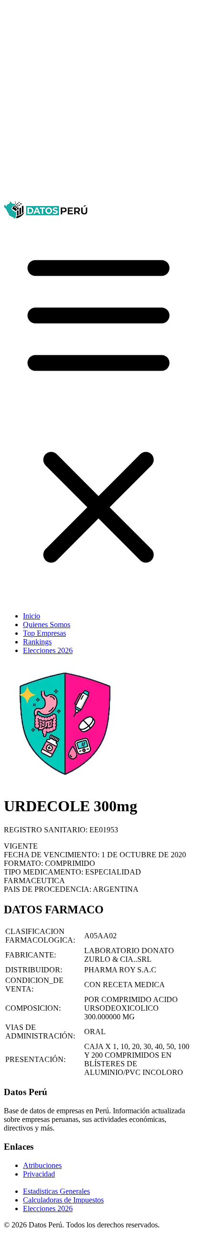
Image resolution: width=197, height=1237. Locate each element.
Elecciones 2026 (48, 650)
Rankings (37, 642)
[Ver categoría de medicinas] (65, 783)
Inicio (31, 616)
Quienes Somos (46, 624)
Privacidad (39, 1174)
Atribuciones (42, 1165)
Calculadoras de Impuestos (63, 1200)
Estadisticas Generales (56, 1191)
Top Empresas (44, 633)
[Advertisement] (98, 102)
